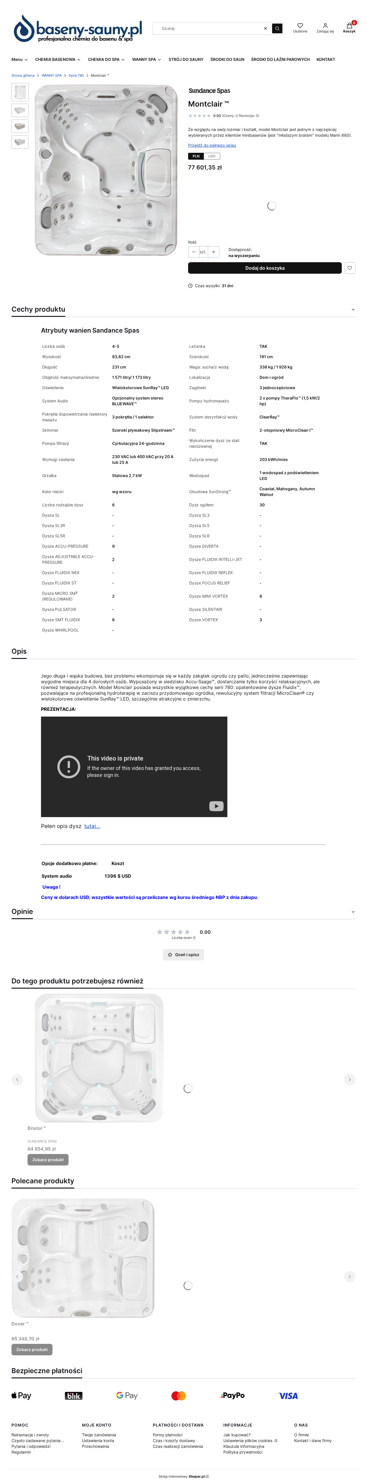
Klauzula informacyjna (243, 1446)
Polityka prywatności (242, 1452)
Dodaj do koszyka (265, 268)
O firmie (301, 1434)
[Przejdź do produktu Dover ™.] (83, 1258)
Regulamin (21, 1452)
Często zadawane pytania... (37, 1440)
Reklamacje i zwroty (30, 1434)
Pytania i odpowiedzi (30, 1446)
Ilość (192, 242)
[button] (277, 28)
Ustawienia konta (98, 1440)
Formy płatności (167, 1434)
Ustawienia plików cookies (248, 1440)
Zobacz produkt (48, 1159)
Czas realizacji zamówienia (178, 1446)
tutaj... (92, 826)
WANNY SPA (52, 75)
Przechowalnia (95, 1446)
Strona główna (23, 75)
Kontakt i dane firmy (313, 1440)
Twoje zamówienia (99, 1434)
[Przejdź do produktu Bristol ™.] (99, 1058)
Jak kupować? (237, 1434)
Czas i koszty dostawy (174, 1440)
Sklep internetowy (182, 1476)
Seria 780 (76, 75)
